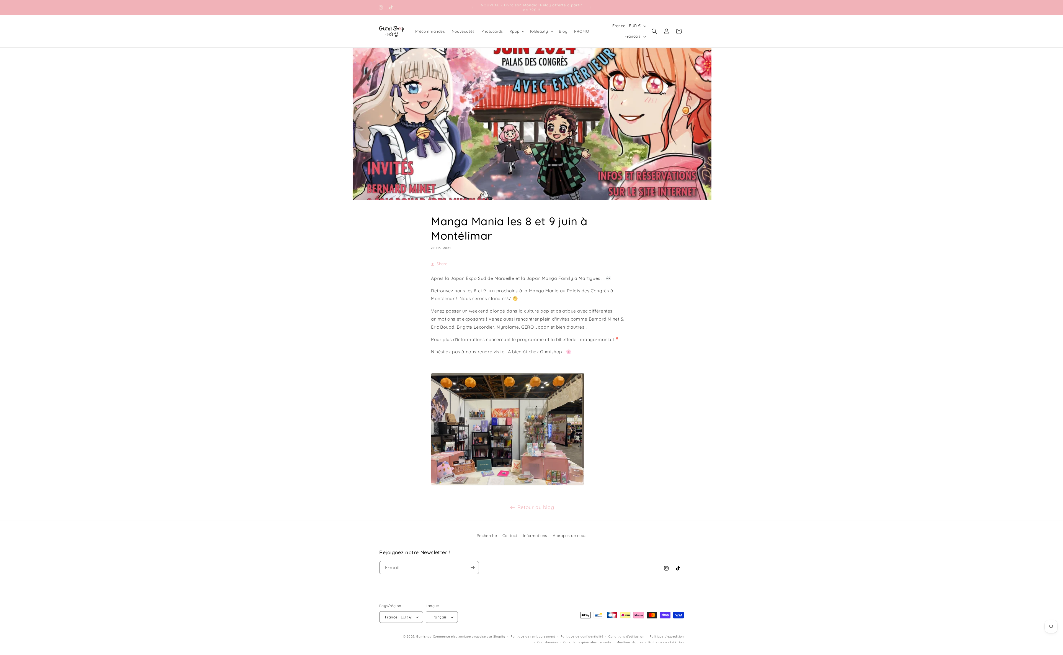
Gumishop (424, 636)
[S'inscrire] (472, 567)
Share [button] (442, 263)
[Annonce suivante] (590, 7)
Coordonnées (547, 642)
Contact (509, 535)
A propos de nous (570, 535)
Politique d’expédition (667, 636)
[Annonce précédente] (472, 7)
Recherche (487, 535)
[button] (516, 31)
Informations (535, 535)
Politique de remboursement (532, 636)
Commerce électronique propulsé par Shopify (469, 636)
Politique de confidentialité (582, 636)
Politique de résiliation (666, 642)
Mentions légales (629, 642)
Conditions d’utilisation (626, 636)
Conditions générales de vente (587, 642)
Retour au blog (535, 507)
